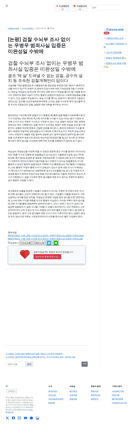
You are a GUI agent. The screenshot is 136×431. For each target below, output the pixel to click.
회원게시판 (95, 395)
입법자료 (73, 399)
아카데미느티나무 (119, 402)
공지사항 (52, 395)
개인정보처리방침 (55, 399)
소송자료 (73, 395)
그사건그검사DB (114, 52)
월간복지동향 (117, 399)
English (51, 402)
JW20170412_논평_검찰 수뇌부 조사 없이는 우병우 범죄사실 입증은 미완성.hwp (46, 235)
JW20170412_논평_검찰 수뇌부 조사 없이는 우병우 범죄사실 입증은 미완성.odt (45, 238)
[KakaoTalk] (31, 418)
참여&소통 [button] (46, 6)
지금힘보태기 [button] (81, 8)
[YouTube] (25, 418)
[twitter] (7, 418)
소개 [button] (26, 6)
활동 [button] (35, 6)
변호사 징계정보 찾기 (116, 57)
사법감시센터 (13, 28)
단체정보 (12, 391)
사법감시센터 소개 (114, 38)
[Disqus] (47, 305)
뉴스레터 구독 (118, 391)
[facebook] (13, 418)
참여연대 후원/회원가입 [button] (47, 256)
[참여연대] (16, 386)
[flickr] (37, 418)
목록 (84, 363)
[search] (122, 7)
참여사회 (116, 395)
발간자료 (73, 391)
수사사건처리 (27, 28)
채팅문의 (94, 399)
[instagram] (19, 418)
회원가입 (94, 391)
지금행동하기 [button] (63, 8)
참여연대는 (53, 391)
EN (128, 7)
